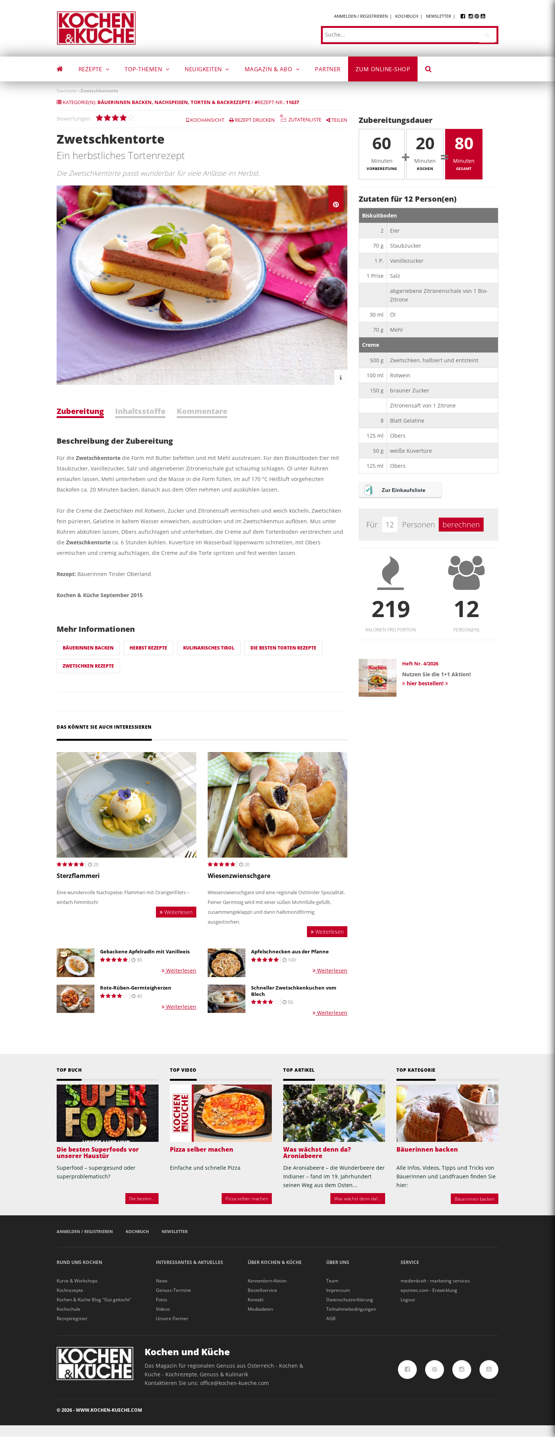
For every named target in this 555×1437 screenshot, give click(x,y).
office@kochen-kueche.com (234, 1382)
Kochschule (68, 1309)
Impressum (338, 1290)
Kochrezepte (70, 1290)
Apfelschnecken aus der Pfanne (290, 951)
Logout (408, 1299)
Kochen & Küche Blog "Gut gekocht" (94, 1299)
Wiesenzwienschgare (239, 876)
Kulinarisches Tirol (208, 648)
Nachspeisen (171, 102)
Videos (163, 1309)
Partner (328, 69)
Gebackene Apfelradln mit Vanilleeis (145, 951)
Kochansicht (206, 119)
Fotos (161, 1299)
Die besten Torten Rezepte (283, 648)
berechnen (461, 524)
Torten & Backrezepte (220, 102)
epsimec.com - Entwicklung (429, 1290)
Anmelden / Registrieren (361, 16)
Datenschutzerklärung (349, 1299)
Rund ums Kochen (79, 1262)
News (162, 1281)
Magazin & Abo (269, 69)
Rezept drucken (254, 119)
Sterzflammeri (78, 876)
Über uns (337, 1262)
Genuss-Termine (173, 1290)
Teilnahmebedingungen (351, 1309)
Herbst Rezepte (148, 648)
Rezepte (91, 69)
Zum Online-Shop (383, 69)
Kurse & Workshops (77, 1281)
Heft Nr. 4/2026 (420, 663)
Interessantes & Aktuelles (189, 1262)
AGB (331, 1318)
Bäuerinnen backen (124, 102)
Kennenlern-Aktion (267, 1281)
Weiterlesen (178, 912)
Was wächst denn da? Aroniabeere (317, 1152)
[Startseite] (96, 27)
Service (410, 1262)
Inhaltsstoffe (140, 411)
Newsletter (438, 16)
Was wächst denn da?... (357, 1198)
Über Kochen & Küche (275, 1262)
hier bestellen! (425, 683)
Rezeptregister (72, 1318)
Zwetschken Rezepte (88, 666)
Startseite (67, 90)
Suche (433, 70)
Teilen (338, 119)
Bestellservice (262, 1290)
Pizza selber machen (201, 1149)
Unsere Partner (172, 1318)
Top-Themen (144, 69)
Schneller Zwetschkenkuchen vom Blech (293, 991)
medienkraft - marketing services (435, 1281)
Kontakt (256, 1299)
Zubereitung (80, 411)
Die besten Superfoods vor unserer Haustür (98, 1152)
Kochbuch (406, 16)
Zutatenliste (304, 119)
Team (332, 1281)
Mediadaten (260, 1309)
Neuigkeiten (204, 69)
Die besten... (142, 1198)
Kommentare (202, 411)
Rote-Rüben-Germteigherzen (135, 988)
